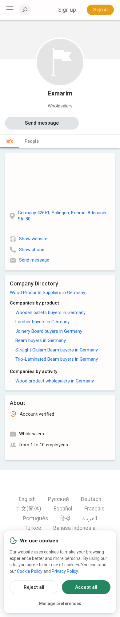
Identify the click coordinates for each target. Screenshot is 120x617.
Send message (42, 123)
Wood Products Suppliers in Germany (47, 292)
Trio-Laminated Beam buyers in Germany (56, 359)
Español (63, 509)
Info (10, 141)
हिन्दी (65, 518)
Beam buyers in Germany (40, 340)
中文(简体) (28, 509)
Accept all (86, 587)
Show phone (31, 249)
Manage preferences (60, 603)
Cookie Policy (29, 571)
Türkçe (33, 528)
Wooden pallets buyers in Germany (50, 312)
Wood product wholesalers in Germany (54, 381)
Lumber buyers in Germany (42, 321)
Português (35, 518)
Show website (33, 239)
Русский (58, 499)
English (27, 499)
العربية (89, 518)
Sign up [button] (67, 10)
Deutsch (91, 499)
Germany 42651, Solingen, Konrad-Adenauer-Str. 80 (63, 216)
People (32, 141)
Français (94, 509)
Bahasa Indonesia (74, 528)
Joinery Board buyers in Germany (48, 331)
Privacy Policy (65, 571)
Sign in (100, 10)
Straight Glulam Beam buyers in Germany (56, 350)
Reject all (34, 587)
